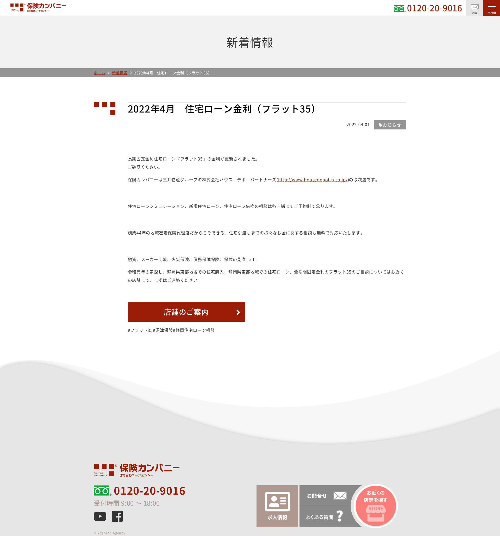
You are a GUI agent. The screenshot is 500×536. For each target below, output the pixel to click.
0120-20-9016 (150, 490)
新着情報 (119, 72)
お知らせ (392, 125)
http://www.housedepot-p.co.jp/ (313, 179)
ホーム (99, 72)
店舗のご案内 (186, 312)
